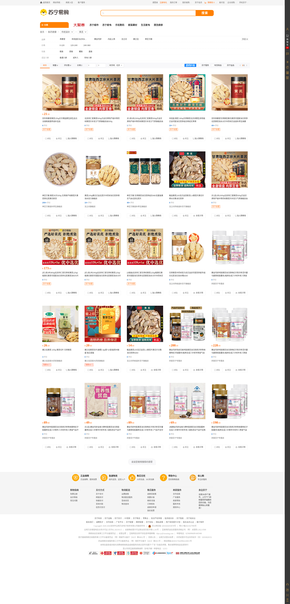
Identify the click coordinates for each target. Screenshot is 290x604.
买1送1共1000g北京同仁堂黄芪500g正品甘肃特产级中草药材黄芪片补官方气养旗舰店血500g (229, 199)
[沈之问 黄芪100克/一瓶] (187, 247)
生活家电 (145, 25)
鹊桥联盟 (139, 522)
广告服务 (176, 497)
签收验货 (125, 501)
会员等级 (73, 497)
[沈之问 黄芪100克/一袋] (145, 324)
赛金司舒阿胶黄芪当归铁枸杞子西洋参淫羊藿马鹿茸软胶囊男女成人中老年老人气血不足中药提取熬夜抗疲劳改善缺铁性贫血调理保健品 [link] (145, 430)
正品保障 (85, 476)
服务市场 (176, 504)
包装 (43, 52)
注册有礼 (163, 3)
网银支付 (99, 497)
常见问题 (73, 501)
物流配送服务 (127, 497)
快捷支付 (99, 501)
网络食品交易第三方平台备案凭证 (102, 533)
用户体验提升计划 (173, 522)
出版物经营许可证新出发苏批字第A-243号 (142, 530)
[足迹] (287, 67)
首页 (42, 32)
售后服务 (151, 490)
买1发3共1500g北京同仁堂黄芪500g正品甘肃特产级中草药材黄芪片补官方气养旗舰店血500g (145, 121)
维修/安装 (151, 501)
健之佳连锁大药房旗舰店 (52, 361)
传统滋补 (65, 32)
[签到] (287, 72)
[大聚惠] (79, 25)
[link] (45, 65)
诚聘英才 (99, 522)
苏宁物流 (136, 518)
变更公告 (152, 537)
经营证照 (122, 533)
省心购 (201, 476)
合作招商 (176, 494)
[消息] (287, 53)
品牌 (43, 40)
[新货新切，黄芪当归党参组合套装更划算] (145, 169)
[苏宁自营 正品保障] (187, 92)
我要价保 (151, 497)
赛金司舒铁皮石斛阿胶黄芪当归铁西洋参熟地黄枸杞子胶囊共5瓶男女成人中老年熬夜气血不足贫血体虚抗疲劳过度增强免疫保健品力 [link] (187, 353)
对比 (49, 138)
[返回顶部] (287, 600)
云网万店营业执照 (166, 537)
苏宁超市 (94, 25)
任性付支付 (100, 507)
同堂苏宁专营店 (217, 284)
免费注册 (73, 494)
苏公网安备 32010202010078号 (164, 526)
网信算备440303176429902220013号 (178, 541)
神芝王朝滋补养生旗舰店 (52, 207)
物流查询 (125, 504)
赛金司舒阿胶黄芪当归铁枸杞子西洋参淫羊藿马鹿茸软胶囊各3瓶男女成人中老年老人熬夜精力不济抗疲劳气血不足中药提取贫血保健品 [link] (229, 353)
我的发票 (151, 511)
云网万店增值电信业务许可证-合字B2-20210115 (103, 530)
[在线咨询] (287, 584)
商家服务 (177, 490)
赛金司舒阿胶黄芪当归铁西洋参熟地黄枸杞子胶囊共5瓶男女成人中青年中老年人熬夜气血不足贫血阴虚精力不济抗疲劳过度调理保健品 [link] (229, 430)
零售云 (145, 518)
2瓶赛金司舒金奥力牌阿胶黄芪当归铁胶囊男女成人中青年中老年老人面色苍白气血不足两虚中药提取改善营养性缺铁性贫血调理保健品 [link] (187, 430)
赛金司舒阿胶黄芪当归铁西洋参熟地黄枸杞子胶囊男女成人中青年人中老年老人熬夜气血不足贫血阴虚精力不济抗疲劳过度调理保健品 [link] (60, 430)
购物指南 (74, 490)
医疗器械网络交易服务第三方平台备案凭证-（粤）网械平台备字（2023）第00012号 (111, 537)
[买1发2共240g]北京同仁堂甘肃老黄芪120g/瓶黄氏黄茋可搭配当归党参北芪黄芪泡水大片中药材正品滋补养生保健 (103, 276)
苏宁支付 (99, 494)
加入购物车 (72, 138)
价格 (43, 45)
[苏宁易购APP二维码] (287, 595)
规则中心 (176, 507)
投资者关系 (169, 518)
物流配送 (126, 490)
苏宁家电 (106, 25)
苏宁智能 (180, 518)
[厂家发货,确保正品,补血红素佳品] (229, 247)
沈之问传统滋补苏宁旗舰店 (180, 207)
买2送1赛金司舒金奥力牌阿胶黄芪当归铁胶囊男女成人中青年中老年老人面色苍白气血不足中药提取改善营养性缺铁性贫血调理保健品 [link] (103, 430)
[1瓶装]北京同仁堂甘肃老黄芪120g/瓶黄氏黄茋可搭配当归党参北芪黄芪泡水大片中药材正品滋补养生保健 (145, 276)
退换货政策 (151, 494)
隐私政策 (159, 522)
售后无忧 (141, 476)
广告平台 (119, 522)
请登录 (155, 3)
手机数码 (119, 25)
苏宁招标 (149, 522)
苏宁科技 (98, 518)
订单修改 (151, 504)
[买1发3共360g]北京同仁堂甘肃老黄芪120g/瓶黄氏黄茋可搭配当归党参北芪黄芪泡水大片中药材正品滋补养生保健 (60, 276)
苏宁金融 (108, 518)
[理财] (287, 62)
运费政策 (125, 494)
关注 (60, 138)
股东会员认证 (188, 522)
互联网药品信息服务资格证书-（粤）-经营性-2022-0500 (184, 530)
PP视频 (127, 518)
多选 (244, 39)
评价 (44, 125)
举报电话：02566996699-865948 (189, 533)
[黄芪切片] (60, 324)
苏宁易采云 (190, 518)
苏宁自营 (46, 129)
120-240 (74, 45)
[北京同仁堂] (103, 92)
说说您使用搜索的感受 (142, 462)
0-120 (62, 45)
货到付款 (99, 504)
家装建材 (132, 25)
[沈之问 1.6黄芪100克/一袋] (187, 169)
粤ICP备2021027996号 (188, 526)
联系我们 (89, 522)
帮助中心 (172, 476)
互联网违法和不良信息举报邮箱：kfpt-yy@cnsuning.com (151, 533)
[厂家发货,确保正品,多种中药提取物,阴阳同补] (187, 324)
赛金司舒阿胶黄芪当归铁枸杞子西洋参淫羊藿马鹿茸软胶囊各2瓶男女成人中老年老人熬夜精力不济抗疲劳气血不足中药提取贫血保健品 (229, 276)
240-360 (87, 45)
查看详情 (199, 216)
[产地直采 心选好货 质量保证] (103, 169)
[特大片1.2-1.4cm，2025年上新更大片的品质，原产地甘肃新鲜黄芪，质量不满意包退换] (60, 169)
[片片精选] (60, 92)
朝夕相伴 (200, 522)
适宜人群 (45, 58)
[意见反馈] (287, 589)
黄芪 (81, 32)
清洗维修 (158, 25)
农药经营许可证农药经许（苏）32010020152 (194, 537)
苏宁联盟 (129, 522)
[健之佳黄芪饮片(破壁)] (103, 324)
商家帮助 (176, 501)
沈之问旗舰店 (90, 207)
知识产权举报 (156, 518)
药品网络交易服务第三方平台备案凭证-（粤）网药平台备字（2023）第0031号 (129, 541)
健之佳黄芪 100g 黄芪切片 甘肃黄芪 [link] (56, 350)
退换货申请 (151, 507)
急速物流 (113, 476)
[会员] (287, 29)
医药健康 (52, 32)
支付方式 (100, 490)
